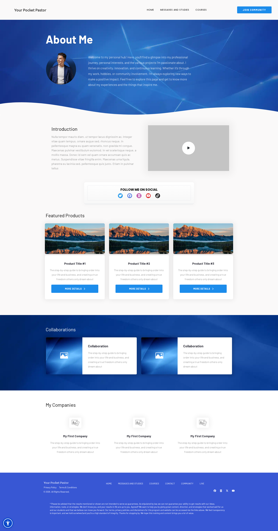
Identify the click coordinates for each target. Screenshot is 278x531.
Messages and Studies (174, 9)
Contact (170, 483)
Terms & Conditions (68, 487)
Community (187, 483)
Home (150, 9)
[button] (8, 523)
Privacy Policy (50, 487)
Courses (201, 9)
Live (202, 483)
